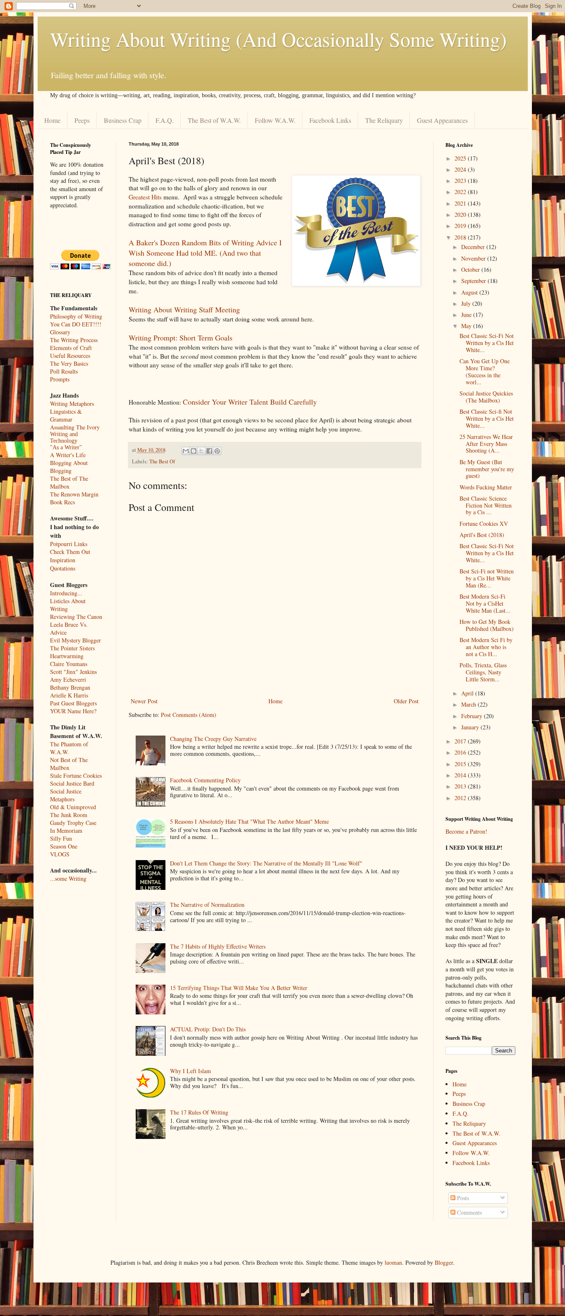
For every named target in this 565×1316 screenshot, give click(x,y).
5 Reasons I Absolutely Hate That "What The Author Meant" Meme (249, 821)
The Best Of (162, 461)
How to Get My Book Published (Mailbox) (487, 625)
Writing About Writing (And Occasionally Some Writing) (278, 39)
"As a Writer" (66, 447)
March (469, 704)
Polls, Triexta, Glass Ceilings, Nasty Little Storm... (483, 672)
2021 (461, 203)
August (470, 292)
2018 (461, 237)
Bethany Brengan (70, 687)
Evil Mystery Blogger (75, 640)
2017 (461, 741)
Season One (63, 846)
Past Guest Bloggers (73, 703)
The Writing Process (74, 340)
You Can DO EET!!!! (75, 324)
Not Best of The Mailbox (69, 764)
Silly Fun (61, 838)
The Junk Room (68, 815)
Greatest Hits (145, 197)
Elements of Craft (71, 348)
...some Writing (68, 878)
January (471, 727)
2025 (461, 158)
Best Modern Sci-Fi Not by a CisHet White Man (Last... (485, 603)
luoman (393, 1262)
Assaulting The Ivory (75, 427)
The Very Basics (69, 363)
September (474, 281)
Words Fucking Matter (486, 487)
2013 (461, 786)
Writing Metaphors (72, 404)
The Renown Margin (74, 494)
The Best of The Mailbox (69, 482)
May (467, 326)
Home (52, 120)
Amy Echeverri (68, 679)
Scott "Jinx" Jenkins (73, 672)
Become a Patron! (466, 831)
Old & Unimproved (73, 807)
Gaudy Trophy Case (73, 823)
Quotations (62, 568)
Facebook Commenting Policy (205, 780)
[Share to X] (201, 451)
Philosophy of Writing (76, 316)
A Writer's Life (68, 455)
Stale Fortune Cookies (76, 775)
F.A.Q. (165, 120)
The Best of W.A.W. (214, 120)
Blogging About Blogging (69, 467)
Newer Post (144, 701)
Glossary (60, 332)
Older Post (406, 701)
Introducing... (66, 593)
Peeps (82, 120)
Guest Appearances (442, 120)
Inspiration (62, 560)
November (474, 258)
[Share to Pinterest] (217, 451)
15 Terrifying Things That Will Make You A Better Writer (238, 988)
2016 (461, 752)
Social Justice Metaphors (65, 795)
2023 (461, 181)
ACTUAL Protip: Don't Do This (208, 1029)
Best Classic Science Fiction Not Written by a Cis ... (486, 505)
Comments (468, 1212)
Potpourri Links (68, 544)
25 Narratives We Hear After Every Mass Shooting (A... (486, 444)
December (473, 247)
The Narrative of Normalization (207, 904)
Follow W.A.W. (275, 120)
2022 (461, 192)
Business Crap (122, 120)
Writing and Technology (64, 437)
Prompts (59, 379)
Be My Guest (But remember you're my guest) (487, 469)
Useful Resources (70, 356)
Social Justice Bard (72, 783)
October (471, 269)
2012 (461, 798)
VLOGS (59, 854)
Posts (462, 1198)
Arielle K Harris (69, 695)
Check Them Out (70, 552)
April (468, 693)
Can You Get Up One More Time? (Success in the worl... (485, 371)
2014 (461, 775)
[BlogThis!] (193, 451)
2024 (461, 169)
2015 (461, 764)
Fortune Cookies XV (484, 523)
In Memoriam (66, 830)
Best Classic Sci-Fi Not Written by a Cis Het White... (487, 343)
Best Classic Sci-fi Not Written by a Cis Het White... (487, 418)
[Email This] (186, 451)
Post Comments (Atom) (188, 715)
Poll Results (64, 371)
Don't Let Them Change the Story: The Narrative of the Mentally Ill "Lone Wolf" (266, 863)
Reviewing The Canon (76, 617)
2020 (461, 214)
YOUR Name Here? (73, 711)
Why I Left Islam (190, 1071)
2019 (461, 226)
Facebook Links (330, 120)
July (466, 303)
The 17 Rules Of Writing (199, 1112)
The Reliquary (384, 120)
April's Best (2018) (482, 535)
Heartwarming (67, 656)
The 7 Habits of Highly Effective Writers (218, 946)
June (467, 315)
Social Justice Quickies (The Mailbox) (486, 396)
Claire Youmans (68, 664)
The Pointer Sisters (72, 648)
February (472, 716)
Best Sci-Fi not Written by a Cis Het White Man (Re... (487, 578)
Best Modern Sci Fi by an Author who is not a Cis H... (486, 647)
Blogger (444, 1262)
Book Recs (62, 502)
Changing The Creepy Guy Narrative (213, 739)
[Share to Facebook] (209, 451)
